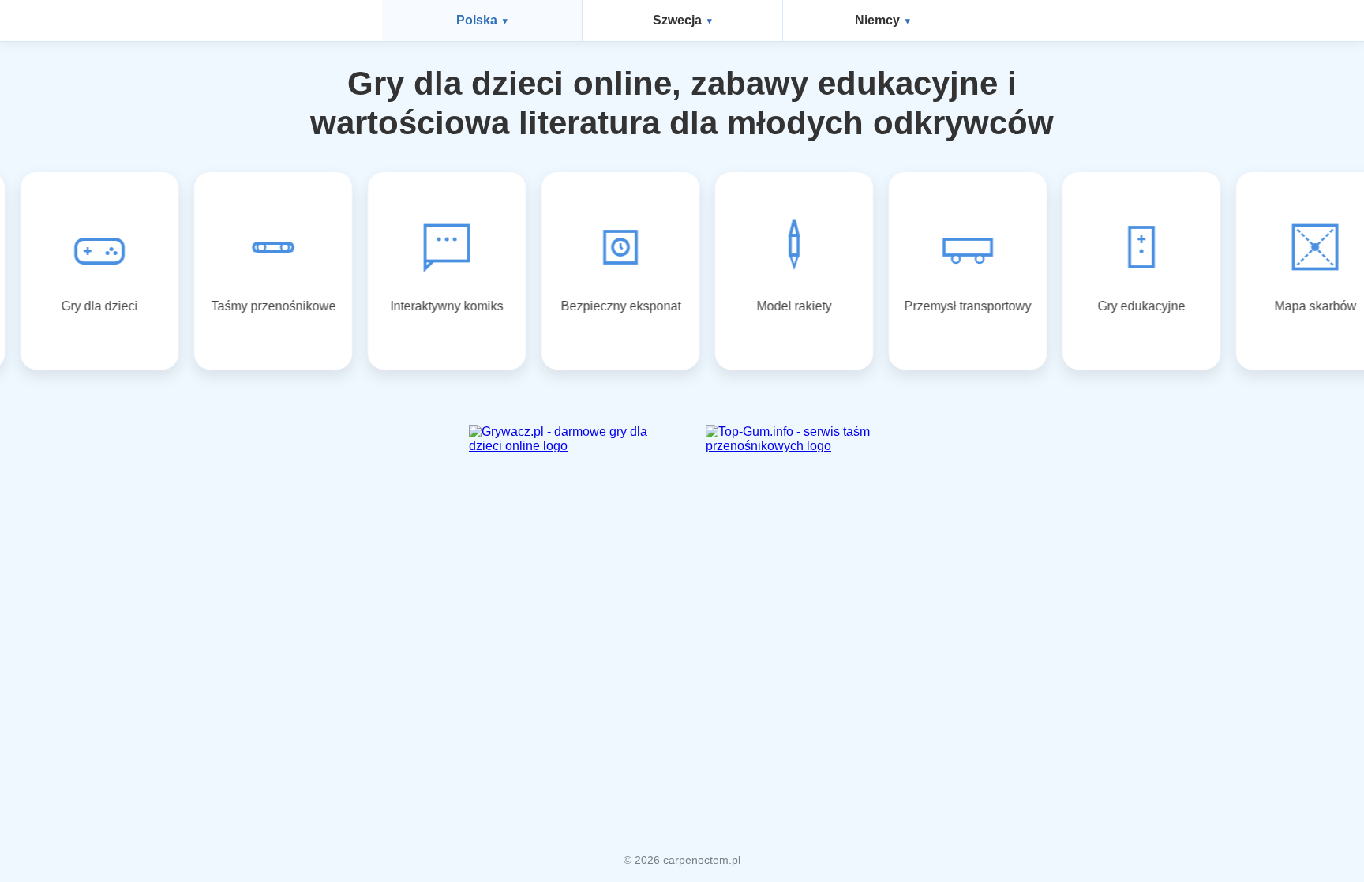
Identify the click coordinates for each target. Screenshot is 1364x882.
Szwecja (677, 20)
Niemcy (877, 20)
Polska (476, 20)
